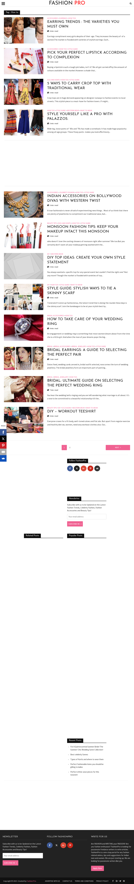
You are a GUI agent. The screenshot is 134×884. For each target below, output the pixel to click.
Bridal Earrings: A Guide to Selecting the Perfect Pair (87, 352)
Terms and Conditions (84, 881)
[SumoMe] (3, 458)
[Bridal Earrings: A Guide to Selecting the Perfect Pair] (23, 358)
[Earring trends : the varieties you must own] (23, 30)
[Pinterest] (90, 468)
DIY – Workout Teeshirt (71, 411)
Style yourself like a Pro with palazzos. (80, 116)
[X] (3, 439)
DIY (48, 254)
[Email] (3, 452)
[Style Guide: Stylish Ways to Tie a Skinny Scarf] (23, 296)
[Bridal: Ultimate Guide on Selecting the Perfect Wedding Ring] (23, 389)
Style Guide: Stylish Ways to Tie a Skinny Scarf (81, 291)
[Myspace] (97, 468)
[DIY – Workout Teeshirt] (23, 419)
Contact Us (67, 881)
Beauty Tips (52, 223)
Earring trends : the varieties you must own (83, 24)
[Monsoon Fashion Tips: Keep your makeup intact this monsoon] (23, 235)
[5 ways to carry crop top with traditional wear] (23, 91)
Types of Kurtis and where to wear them (87, 759)
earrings (63, 18)
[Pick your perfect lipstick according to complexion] (23, 60)
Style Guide (73, 49)
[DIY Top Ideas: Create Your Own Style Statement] (23, 265)
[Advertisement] (67, 163)
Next (117, 447)
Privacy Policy (102, 881)
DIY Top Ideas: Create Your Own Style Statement (86, 260)
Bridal (50, 346)
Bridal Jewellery (79, 346)
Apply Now (97, 868)
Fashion (67, 3)
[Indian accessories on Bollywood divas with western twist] (23, 204)
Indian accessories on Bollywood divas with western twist (84, 198)
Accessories (52, 18)
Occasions (66, 408)
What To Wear (86, 110)
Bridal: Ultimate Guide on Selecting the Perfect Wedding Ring (85, 383)
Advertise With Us (52, 881)
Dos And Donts (53, 80)
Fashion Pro (31, 881)
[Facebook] (70, 468)
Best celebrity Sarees (79, 754)
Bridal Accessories (55, 316)
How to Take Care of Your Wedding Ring (85, 321)
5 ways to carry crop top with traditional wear (79, 86)
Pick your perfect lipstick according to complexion (87, 55)
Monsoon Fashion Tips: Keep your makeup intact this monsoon (82, 229)
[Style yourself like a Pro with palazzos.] (23, 122)
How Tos (72, 18)
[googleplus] (83, 468)
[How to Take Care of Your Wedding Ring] (23, 327)
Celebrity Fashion (66, 192)
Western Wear (73, 110)
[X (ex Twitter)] (77, 468)
